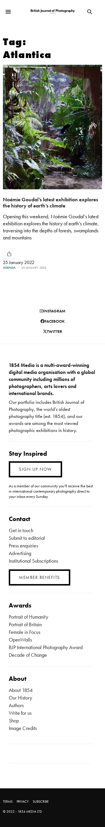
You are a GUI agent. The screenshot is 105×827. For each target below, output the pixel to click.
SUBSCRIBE (41, 801)
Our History (20, 697)
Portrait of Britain (25, 624)
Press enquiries (23, 545)
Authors (16, 705)
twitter (54, 331)
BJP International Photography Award (46, 647)
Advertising (20, 553)
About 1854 (21, 690)
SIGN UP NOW (35, 469)
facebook (55, 321)
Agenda (9, 267)
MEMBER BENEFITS (39, 577)
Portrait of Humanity (28, 616)
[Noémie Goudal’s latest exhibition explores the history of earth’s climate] (52, 127)
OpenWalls (20, 639)
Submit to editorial (27, 538)
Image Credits (23, 728)
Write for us (20, 712)
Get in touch (21, 530)
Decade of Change (28, 654)
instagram (54, 311)
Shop (14, 720)
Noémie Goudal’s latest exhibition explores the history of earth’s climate (50, 202)
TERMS (8, 801)
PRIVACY (23, 801)
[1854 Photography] (53, 11)
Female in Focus (24, 632)
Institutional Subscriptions (33, 560)
